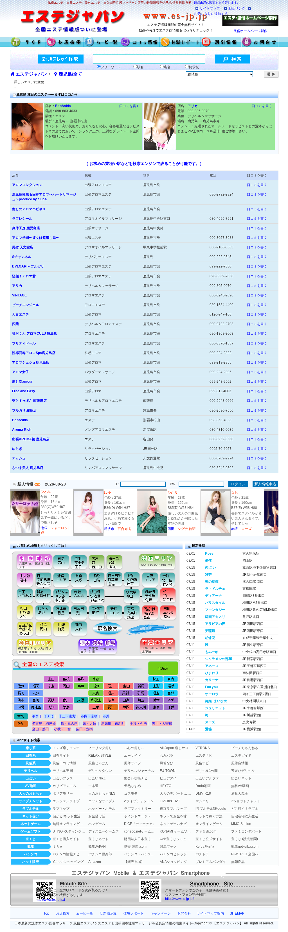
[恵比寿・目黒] (61, 612)
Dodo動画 (203, 786)
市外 (106, 716)
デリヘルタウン (100, 771)
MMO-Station (241, 824)
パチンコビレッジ (173, 854)
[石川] (110, 686)
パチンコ (30, 854)
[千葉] (170, 707)
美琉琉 (210, 631)
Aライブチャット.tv (138, 801)
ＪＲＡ (58, 847)
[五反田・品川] (80, 612)
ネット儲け (30, 816)
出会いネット (241, 778)
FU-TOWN (168, 771)
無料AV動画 (240, 786)
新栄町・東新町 (113, 723)
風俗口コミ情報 (64, 763)
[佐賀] (21, 686)
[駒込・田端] (96, 579)
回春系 (31, 756)
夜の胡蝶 (212, 582)
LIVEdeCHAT (170, 801)
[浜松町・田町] (97, 612)
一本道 (93, 786)
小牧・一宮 (62, 729)
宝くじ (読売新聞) (244, 839)
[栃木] (155, 700)
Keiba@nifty (204, 847)
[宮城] (170, 693)
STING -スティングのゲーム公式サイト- (69, 831)
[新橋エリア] (114, 612)
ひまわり (212, 673)
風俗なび (166, 763)
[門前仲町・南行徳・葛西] (150, 612)
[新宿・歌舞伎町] (43, 596)
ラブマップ (61, 809)
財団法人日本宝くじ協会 (140, 839)
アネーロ (212, 666)
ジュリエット (215, 708)
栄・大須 (89, 723)
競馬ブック (168, 847)
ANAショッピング (173, 862)
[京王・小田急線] (23, 596)
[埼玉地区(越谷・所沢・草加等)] (158, 561)
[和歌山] (95, 700)
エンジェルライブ (66, 801)
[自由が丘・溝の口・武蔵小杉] (23, 629)
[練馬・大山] (61, 561)
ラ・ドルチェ (215, 589)
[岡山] (65, 686)
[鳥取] (81, 679)
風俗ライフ (132, 763)
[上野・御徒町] (133, 579)
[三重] (95, 707)
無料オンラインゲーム (69, 824)
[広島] (51, 686)
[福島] (155, 693)
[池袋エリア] (61, 579)
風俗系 (31, 763)
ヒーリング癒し (100, 748)
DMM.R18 (203, 793)
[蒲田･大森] (80, 629)
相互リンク (236, 8)
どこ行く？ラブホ (244, 809)
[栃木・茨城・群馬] (99, 647)
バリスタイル (215, 603)
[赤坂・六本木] (80, 596)
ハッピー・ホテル (101, 809)
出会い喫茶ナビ (136, 778)
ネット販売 (30, 862)
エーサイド (132, 756)
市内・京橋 (89, 716)
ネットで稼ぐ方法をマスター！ (211, 816)
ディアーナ (213, 596)
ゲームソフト (31, 831)
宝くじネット (98, 839)
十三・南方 (67, 716)
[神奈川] (140, 707)
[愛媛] (51, 700)
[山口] (51, 679)
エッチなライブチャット (104, 801)
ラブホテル (30, 809)
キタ (35, 716)
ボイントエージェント (140, 816)
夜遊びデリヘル (243, 771)
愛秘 (208, 729)
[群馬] (140, 693)
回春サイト (61, 756)
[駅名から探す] (103, 629)
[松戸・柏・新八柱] (168, 596)
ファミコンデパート (246, 831)
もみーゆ (212, 652)
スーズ (210, 722)
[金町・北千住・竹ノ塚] (170, 579)
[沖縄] (21, 707)
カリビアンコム (64, 786)
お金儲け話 (96, 816)
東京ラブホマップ (173, 809)
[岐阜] (110, 700)
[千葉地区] (159, 647)
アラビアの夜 (215, 624)
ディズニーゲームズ (103, 831)
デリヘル (30, 771)
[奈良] (95, 693)
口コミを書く (129, 106)
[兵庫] (80, 686)
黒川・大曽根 (162, 723)
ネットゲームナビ (173, 824)
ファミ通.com (205, 831)
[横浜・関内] (43, 629)
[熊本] (21, 700)
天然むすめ (132, 786)
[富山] (125, 686)
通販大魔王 (239, 793)
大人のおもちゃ (30, 793)
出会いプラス (63, 778)
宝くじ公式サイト (208, 839)
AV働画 (30, 786)
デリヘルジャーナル (139, 771)
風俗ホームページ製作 (250, 31)
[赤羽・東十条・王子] (78, 561)
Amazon (94, 862)
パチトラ (202, 854)
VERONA (202, 748)
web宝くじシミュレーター (176, 839)
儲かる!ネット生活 (66, 816)
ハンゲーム (96, 824)
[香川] (65, 700)
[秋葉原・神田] (132, 596)
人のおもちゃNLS (101, 793)
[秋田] (155, 679)
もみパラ (166, 756)
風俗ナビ (202, 763)
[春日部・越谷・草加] (120, 561)
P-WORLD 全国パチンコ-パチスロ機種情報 (247, 854)
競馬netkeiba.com (244, 847)
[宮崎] (36, 700)
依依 (208, 561)
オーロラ (212, 694)
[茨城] (170, 700)
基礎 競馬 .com (135, 847)
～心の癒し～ (134, 748)
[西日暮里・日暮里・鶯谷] (115, 579)
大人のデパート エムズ (176, 793)
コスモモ (131, 793)
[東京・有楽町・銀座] (132, 612)
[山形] (155, 686)
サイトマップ (210, 8)
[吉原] (151, 579)
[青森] (170, 679)
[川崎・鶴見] (61, 629)
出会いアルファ (207, 778)
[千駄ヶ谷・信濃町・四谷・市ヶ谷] (61, 596)
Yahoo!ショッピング (68, 862)
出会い (31, 778)
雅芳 (208, 575)
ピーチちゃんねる (244, 748)
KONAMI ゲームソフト (176, 831)
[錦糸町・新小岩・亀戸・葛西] (150, 596)
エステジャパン (31, 74)
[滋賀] (95, 686)
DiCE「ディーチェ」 (140, 824)
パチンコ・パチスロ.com (140, 854)
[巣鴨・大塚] (79, 579)
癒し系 (31, 748)
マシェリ (202, 801)
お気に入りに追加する (211, 14)
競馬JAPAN (97, 847)
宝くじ (31, 839)
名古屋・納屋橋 (44, 723)
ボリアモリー (63, 793)
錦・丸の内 (69, 723)
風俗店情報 (239, 763)
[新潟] (140, 686)
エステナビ (203, 756)
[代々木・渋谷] (43, 612)
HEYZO (165, 786)
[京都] (96, 679)
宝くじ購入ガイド (66, 839)
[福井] (110, 693)
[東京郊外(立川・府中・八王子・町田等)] (33, 561)
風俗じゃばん (98, 763)
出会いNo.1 (97, 778)
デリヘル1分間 (206, 771)
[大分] (36, 693)
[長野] (125, 693)
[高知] (51, 707)
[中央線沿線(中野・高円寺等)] (23, 579)
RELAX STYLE (99, 756)
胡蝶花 (210, 638)
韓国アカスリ (215, 617)
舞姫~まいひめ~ (217, 701)
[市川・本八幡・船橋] (168, 612)
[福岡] (36, 686)
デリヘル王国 (63, 771)
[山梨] (125, 700)
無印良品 (238, 862)
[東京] (155, 707)
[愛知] (110, 707)
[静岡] (125, 707)
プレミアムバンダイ (210, 862)
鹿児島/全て (70, 74)
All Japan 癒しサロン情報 (176, 748)
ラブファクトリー (137, 809)
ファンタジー (215, 610)
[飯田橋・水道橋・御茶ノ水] (98, 596)
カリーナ (212, 680)
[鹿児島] (36, 707)
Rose (209, 553)
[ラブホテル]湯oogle (210, 809)
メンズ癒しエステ (66, 748)
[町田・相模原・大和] (23, 612)
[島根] (66, 679)
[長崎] (21, 693)
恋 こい (210, 568)
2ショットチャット (245, 801)
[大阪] (80, 700)
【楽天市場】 (134, 862)
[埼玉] (140, 700)
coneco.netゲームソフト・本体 (140, 831)
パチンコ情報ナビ (66, 854)
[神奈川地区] (33, 647)
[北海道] (164, 667)
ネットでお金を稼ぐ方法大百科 (176, 816)
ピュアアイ (168, 778)
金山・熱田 (40, 729)
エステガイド (241, 756)
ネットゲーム (31, 824)
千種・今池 (138, 723)
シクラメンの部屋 (218, 659)
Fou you (211, 687)
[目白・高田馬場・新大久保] (43, 579)
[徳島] (65, 707)
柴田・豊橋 (84, 729)
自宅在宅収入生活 (244, 816)
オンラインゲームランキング (211, 824)
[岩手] (170, 686)
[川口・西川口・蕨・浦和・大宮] (96, 561)
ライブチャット (30, 801)
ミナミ (49, 716)
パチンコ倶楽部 (100, 854)
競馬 (30, 847)
